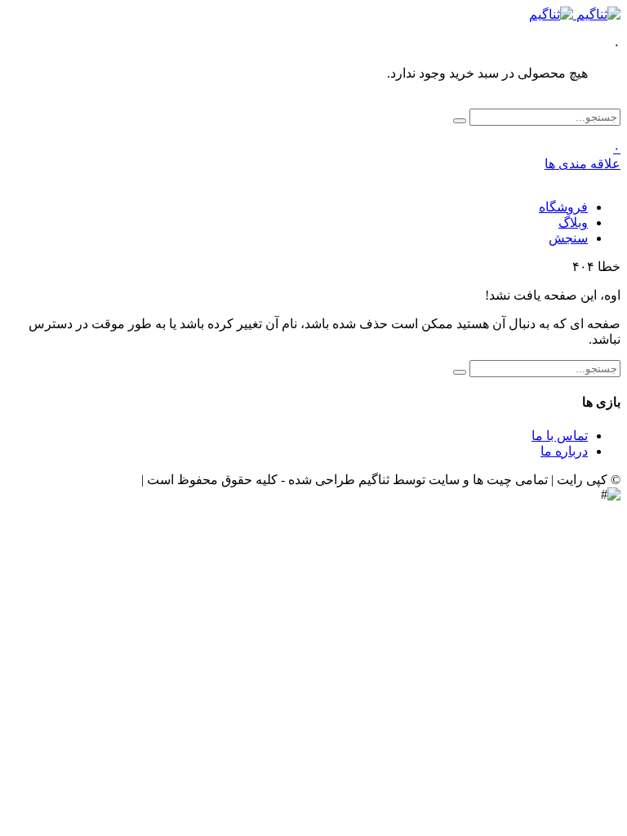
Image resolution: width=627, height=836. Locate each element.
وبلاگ (573, 222)
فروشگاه (563, 207)
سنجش (568, 238)
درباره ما (564, 451)
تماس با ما (559, 435)
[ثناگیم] (574, 14)
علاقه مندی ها (582, 156)
